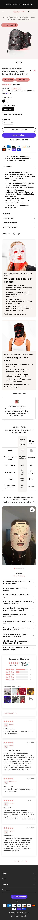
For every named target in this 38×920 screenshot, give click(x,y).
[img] (8, 721)
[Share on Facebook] (9, 233)
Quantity (6, 119)
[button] (3, 12)
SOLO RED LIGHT (22, 913)
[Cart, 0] (33, 11)
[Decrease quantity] (4, 122)
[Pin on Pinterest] (18, 233)
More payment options (19, 140)
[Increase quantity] (12, 122)
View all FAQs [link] (18, 576)
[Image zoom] (19, 40)
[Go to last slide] (16, 62)
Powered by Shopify (19, 916)
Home (5, 17)
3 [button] (18, 861)
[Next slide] (21, 62)
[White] (7, 100)
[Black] (3, 100)
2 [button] (14, 861)
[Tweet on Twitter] (14, 233)
